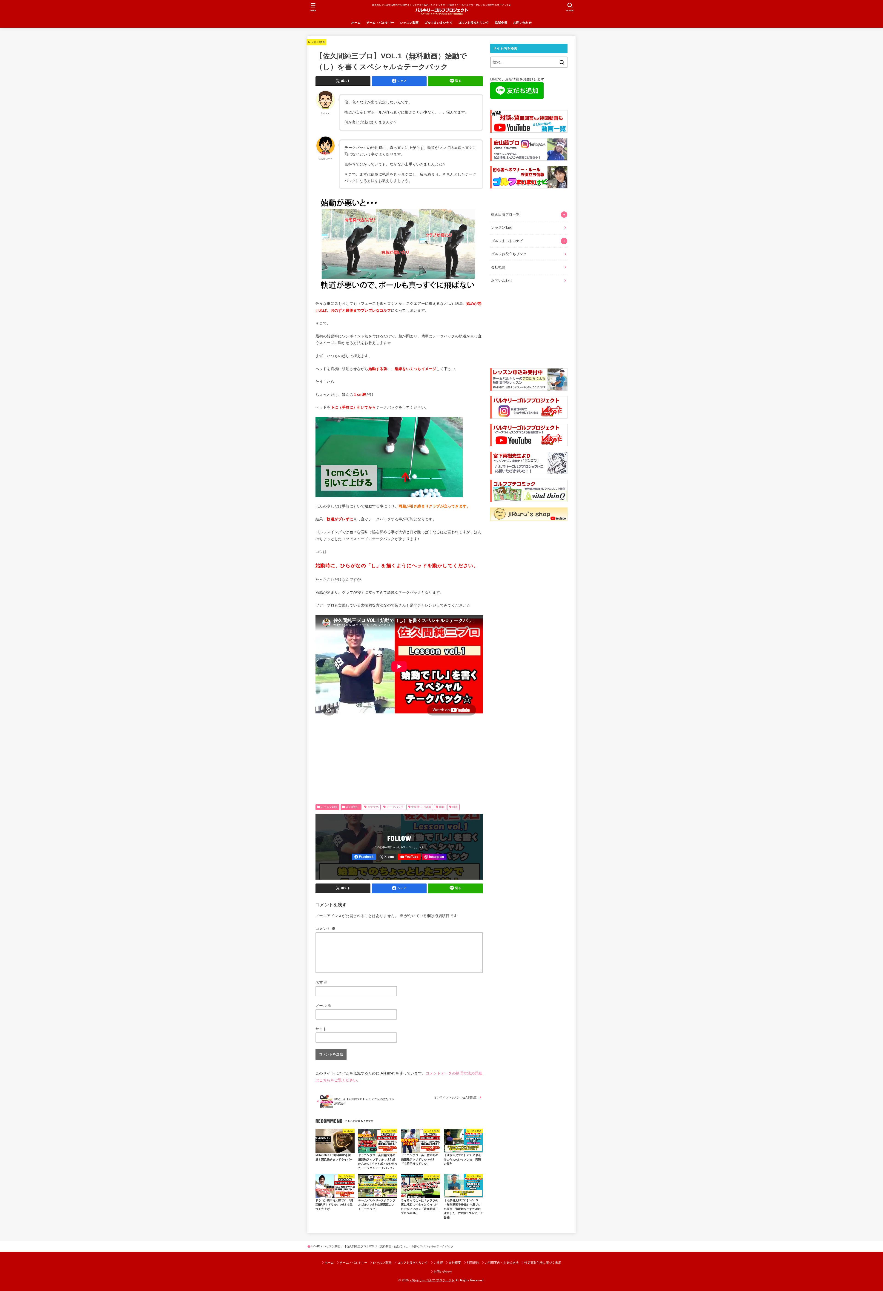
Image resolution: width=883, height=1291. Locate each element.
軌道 (455, 807)
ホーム (356, 22)
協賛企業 (501, 22)
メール (323, 1005)
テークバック (395, 807)
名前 (321, 982)
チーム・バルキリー (380, 22)
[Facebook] (364, 857)
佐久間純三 (353, 807)
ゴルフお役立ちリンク (473, 22)
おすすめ (373, 807)
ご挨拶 (438, 1262)
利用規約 (473, 1262)
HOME (315, 1246)
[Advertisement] (399, 759)
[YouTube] (409, 857)
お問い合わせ (522, 22)
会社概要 (498, 267)
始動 (442, 807)
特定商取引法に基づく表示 (542, 1262)
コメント (325, 928)
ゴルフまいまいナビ (438, 22)
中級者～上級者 (421, 807)
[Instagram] (434, 857)
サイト (321, 1029)
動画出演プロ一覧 (505, 214)
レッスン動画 (409, 22)
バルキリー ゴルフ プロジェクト (432, 1280)
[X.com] (387, 857)
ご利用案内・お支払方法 (502, 1262)
